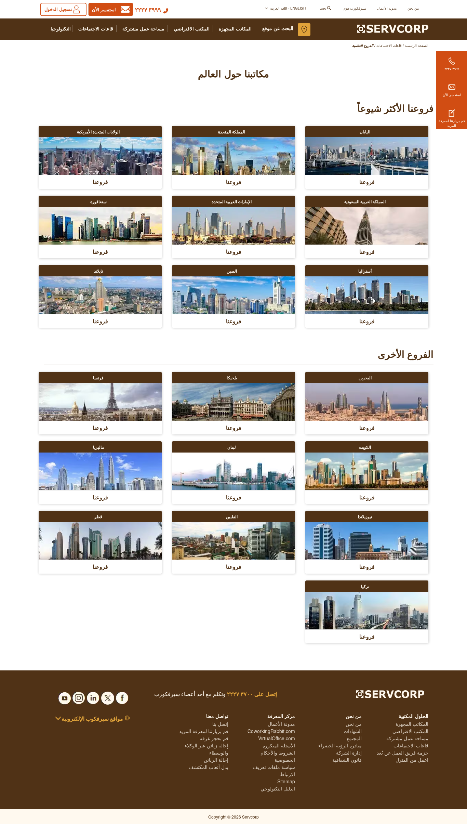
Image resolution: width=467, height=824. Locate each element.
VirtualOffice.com (276, 738)
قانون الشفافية (347, 759)
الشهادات (353, 731)
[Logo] (392, 28)
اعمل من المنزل (412, 759)
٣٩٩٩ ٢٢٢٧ (148, 9)
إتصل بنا (220, 723)
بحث (323, 8)
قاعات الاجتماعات (95, 28)
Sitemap (286, 781)
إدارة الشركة (349, 752)
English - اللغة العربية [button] (287, 8)
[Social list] (122, 696)
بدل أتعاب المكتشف (208, 766)
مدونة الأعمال (387, 8)
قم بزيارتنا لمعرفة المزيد (452, 123)
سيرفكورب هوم (355, 8)
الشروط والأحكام (278, 752)
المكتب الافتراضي (192, 28)
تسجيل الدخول (58, 9)
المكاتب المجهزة (235, 28)
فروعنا (367, 182)
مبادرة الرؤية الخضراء (340, 745)
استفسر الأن (452, 94)
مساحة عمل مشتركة (143, 28)
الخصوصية (285, 759)
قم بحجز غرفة (214, 738)
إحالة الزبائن (216, 759)
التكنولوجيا (61, 28)
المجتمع (354, 738)
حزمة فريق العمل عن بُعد (402, 752)
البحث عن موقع (277, 28)
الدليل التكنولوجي (278, 788)
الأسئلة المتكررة (279, 745)
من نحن (413, 8)
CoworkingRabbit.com (271, 731)
